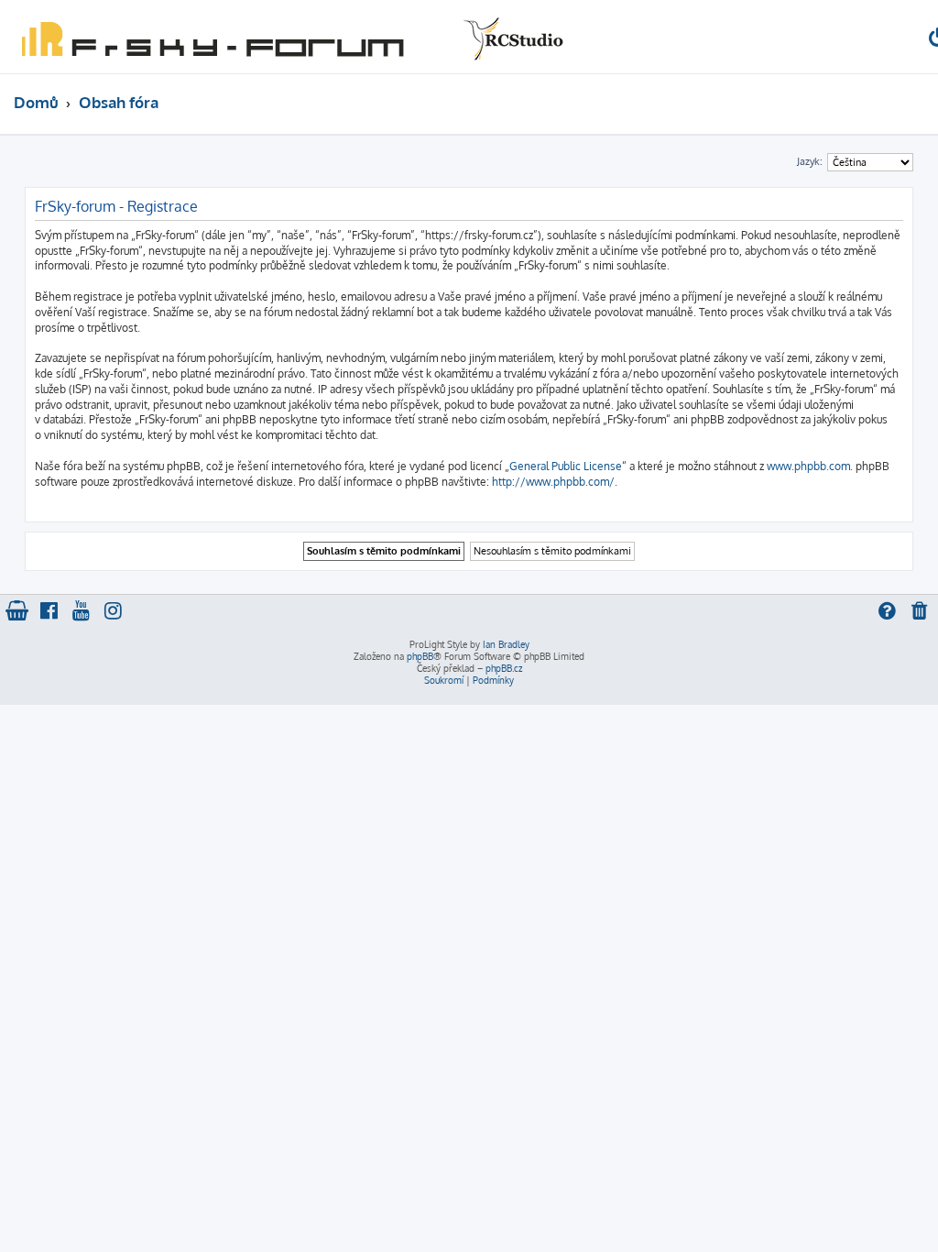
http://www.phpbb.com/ (553, 482)
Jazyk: (810, 161)
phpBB (420, 656)
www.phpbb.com (808, 466)
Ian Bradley (506, 644)
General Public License (565, 466)
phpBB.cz (503, 668)
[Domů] (288, 36)
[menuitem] (920, 612)
